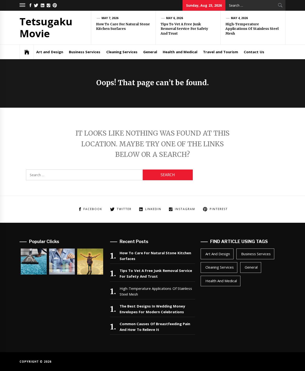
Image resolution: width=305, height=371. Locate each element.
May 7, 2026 (110, 18)
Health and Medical (180, 51)
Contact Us (254, 51)
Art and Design (49, 51)
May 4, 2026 (239, 18)
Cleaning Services (121, 51)
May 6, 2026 (174, 18)
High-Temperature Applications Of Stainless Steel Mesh (252, 29)
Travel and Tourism (220, 51)
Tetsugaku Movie (46, 27)
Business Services (84, 51)
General (150, 51)
